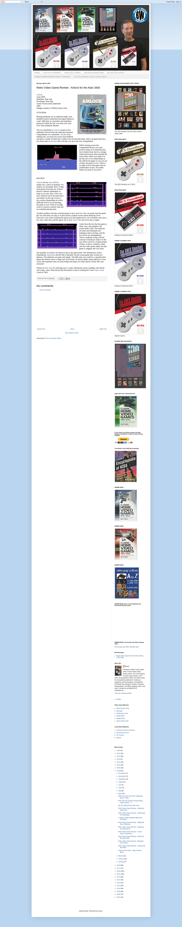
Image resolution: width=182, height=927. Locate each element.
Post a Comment (45, 290)
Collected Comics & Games (125, 730)
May (120, 791)
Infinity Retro (120, 716)
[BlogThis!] (62, 278)
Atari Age (119, 711)
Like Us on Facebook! (52, 73)
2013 (119, 880)
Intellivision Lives (122, 713)
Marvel (118, 738)
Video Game (99, 270)
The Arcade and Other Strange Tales (127, 647)
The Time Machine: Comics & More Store (90, 77)
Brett (127, 666)
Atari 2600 (52, 182)
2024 (119, 756)
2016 (119, 871)
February (121, 859)
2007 (119, 897)
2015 (119, 874)
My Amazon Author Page (94, 73)
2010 (119, 888)
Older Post (102, 329)
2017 (119, 868)
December (122, 773)
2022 (119, 762)
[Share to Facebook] (66, 278)
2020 (119, 768)
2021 (119, 765)
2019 (119, 771)
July (120, 785)
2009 (119, 891)
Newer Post (41, 329)
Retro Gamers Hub (122, 708)
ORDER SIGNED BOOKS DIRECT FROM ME (52, 77)
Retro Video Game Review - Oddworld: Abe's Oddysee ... (131, 823)
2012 (119, 883)
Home (72, 329)
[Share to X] (64, 278)
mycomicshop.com (122, 732)
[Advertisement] (71, 309)
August (121, 782)
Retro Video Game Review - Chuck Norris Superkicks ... (130, 832)
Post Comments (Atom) (53, 338)
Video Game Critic (122, 721)
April (120, 793)
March (120, 856)
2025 (119, 753)
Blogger (100, 911)
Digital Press (120, 718)
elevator (54, 141)
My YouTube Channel (115, 73)
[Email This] (59, 278)
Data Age (48, 268)
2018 (119, 865)
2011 (119, 885)
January (121, 862)
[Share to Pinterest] (69, 278)
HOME (37, 73)
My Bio (118, 699)
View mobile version (72, 333)
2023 (119, 759)
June (120, 788)
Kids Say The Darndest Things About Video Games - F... (130, 801)
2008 (119, 894)
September (122, 779)
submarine (51, 255)
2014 (119, 877)
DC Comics (120, 735)
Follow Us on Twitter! (72, 73)
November (122, 776)
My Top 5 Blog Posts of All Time (128, 805)
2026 (119, 750)
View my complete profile (123, 693)
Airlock (39, 95)
